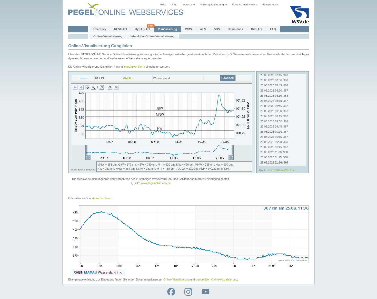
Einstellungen (270, 4)
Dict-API (256, 29)
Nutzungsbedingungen (213, 4)
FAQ (273, 29)
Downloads (235, 29)
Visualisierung (167, 29)
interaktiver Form (134, 66)
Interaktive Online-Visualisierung (153, 36)
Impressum (188, 4)
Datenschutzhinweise (244, 4)
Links (174, 4)
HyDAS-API (142, 29)
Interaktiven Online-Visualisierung (216, 279)
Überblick (99, 29)
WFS (203, 29)
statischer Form (101, 198)
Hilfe (162, 4)
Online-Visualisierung (108, 36)
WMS (188, 29)
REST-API (120, 29)
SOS (217, 29)
